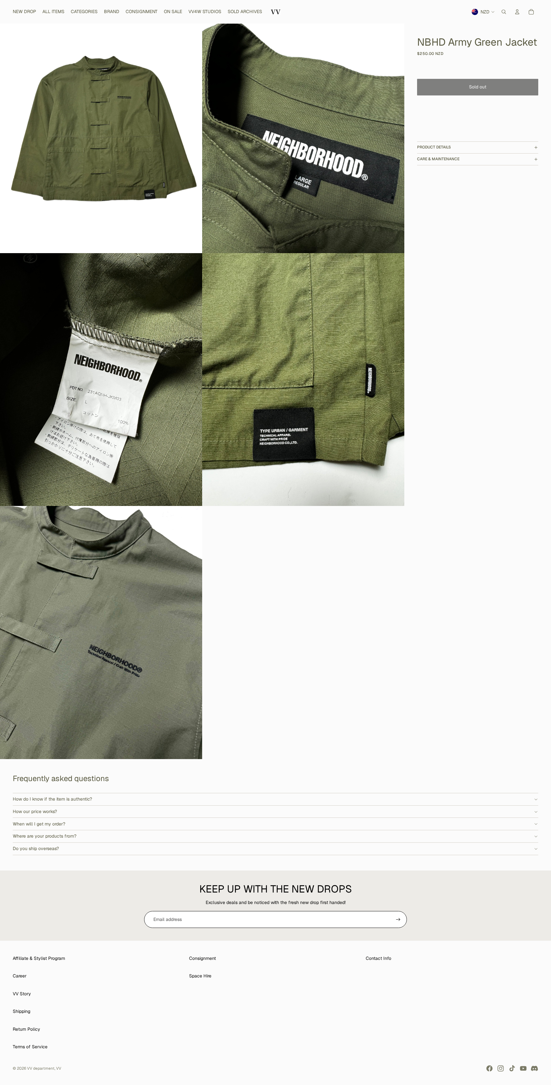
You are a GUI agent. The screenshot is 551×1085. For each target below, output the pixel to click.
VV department (41, 1068)
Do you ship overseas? (36, 848)
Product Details (434, 147)
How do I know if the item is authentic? (52, 799)
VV (58, 1068)
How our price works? (35, 811)
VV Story (22, 994)
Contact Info (378, 958)
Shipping (21, 1011)
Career (19, 976)
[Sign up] (398, 919)
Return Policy (26, 1029)
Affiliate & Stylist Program (39, 958)
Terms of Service (30, 1047)
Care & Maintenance (438, 159)
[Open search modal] (504, 12)
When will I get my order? (39, 824)
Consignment (202, 958)
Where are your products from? (45, 836)
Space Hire (200, 976)
